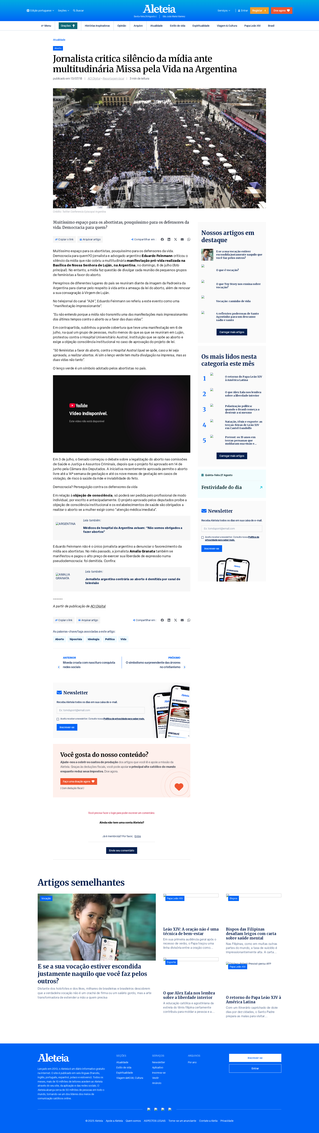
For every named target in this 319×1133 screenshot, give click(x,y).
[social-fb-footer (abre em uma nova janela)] (156, 1109)
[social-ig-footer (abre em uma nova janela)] (170, 1109)
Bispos (233, 898)
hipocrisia (76, 639)
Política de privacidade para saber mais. (124, 718)
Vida (123, 639)
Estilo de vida (177, 25)
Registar (257, 10)
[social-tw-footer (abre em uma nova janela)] (163, 1109)
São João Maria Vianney (174, 16)
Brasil (271, 25)
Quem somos (133, 1120)
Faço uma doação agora (76, 781)
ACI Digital (94, 78)
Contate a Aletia (208, 1120)
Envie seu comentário (121, 850)
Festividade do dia (221, 487)
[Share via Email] (182, 239)
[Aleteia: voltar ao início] (159, 8)
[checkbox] (58, 719)
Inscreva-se (159, 1072)
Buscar (80, 10)
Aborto (59, 639)
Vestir (155, 1078)
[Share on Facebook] (162, 239)
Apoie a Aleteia (114, 1120)
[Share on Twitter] (175, 239)
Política (110, 639)
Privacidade (227, 1120)
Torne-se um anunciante (182, 1120)
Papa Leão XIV (252, 25)
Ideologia (93, 639)
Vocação (46, 898)
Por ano (192, 1062)
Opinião (121, 25)
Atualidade (156, 25)
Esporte (171, 962)
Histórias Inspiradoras (97, 25)
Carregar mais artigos (231, 332)
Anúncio (156, 1083)
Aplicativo (157, 1067)
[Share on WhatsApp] (188, 239)
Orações (66, 25)
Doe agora (279, 10)
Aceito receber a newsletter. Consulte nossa (102, 718)
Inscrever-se (67, 727)
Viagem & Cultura (227, 25)
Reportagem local (113, 78)
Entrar (244, 10)
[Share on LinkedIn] (168, 239)
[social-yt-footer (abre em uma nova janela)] (149, 1109)
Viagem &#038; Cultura (129, 1078)
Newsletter (158, 1062)
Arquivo (138, 25)
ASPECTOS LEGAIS (155, 1120)
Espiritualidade (201, 25)
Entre (138, 836)
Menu (47, 25)
